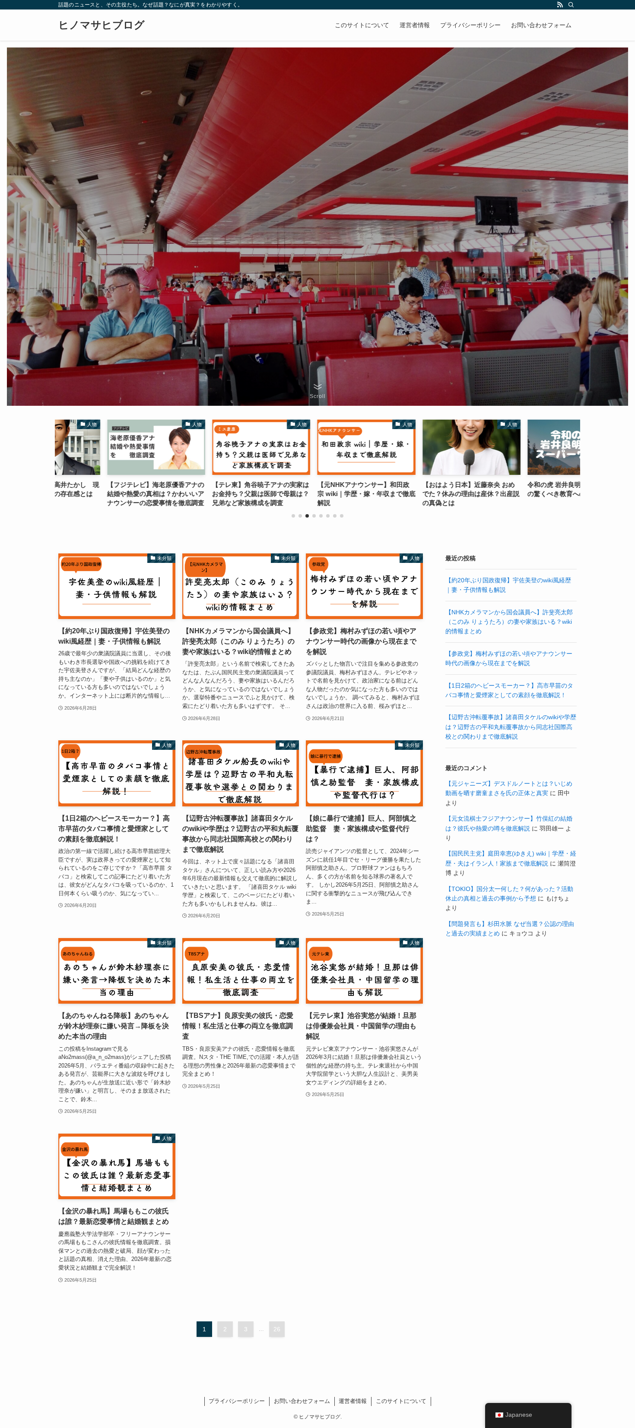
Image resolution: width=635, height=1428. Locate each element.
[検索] (571, 4)
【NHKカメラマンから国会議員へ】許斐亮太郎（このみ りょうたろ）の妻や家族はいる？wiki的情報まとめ (509, 622)
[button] (293, 516)
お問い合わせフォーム (302, 1401)
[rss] (559, 4)
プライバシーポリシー (237, 1401)
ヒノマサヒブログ (101, 25)
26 (276, 1329)
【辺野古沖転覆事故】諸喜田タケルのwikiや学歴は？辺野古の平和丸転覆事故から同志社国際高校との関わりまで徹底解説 (510, 727)
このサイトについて (401, 1401)
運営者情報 (353, 1401)
